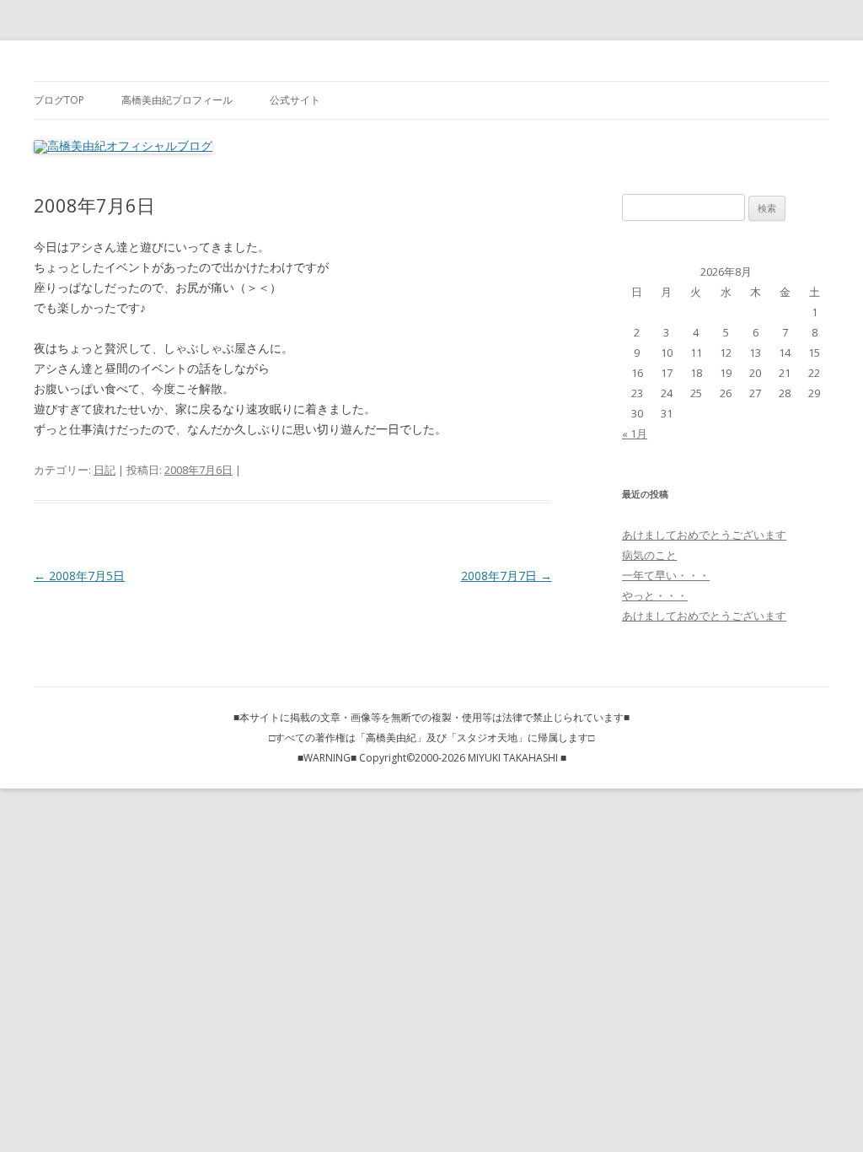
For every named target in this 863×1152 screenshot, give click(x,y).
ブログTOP (59, 100)
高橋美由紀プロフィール (177, 100)
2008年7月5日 (79, 576)
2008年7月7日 (506, 576)
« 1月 (634, 433)
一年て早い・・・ (666, 575)
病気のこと (649, 555)
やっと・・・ (655, 595)
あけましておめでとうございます (704, 534)
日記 (104, 469)
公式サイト (295, 100)
